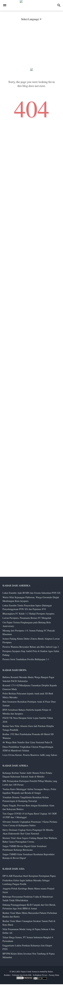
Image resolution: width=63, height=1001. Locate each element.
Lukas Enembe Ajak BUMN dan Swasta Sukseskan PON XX (31, 592)
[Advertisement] (25, 925)
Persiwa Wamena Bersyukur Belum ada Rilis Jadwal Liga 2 (31, 646)
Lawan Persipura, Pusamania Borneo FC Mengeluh (27, 617)
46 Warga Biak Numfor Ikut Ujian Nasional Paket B (27, 742)
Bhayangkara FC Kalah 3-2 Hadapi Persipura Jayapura (28, 613)
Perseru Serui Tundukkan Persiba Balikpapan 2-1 (26, 659)
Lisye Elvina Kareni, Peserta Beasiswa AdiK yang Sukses (30, 754)
